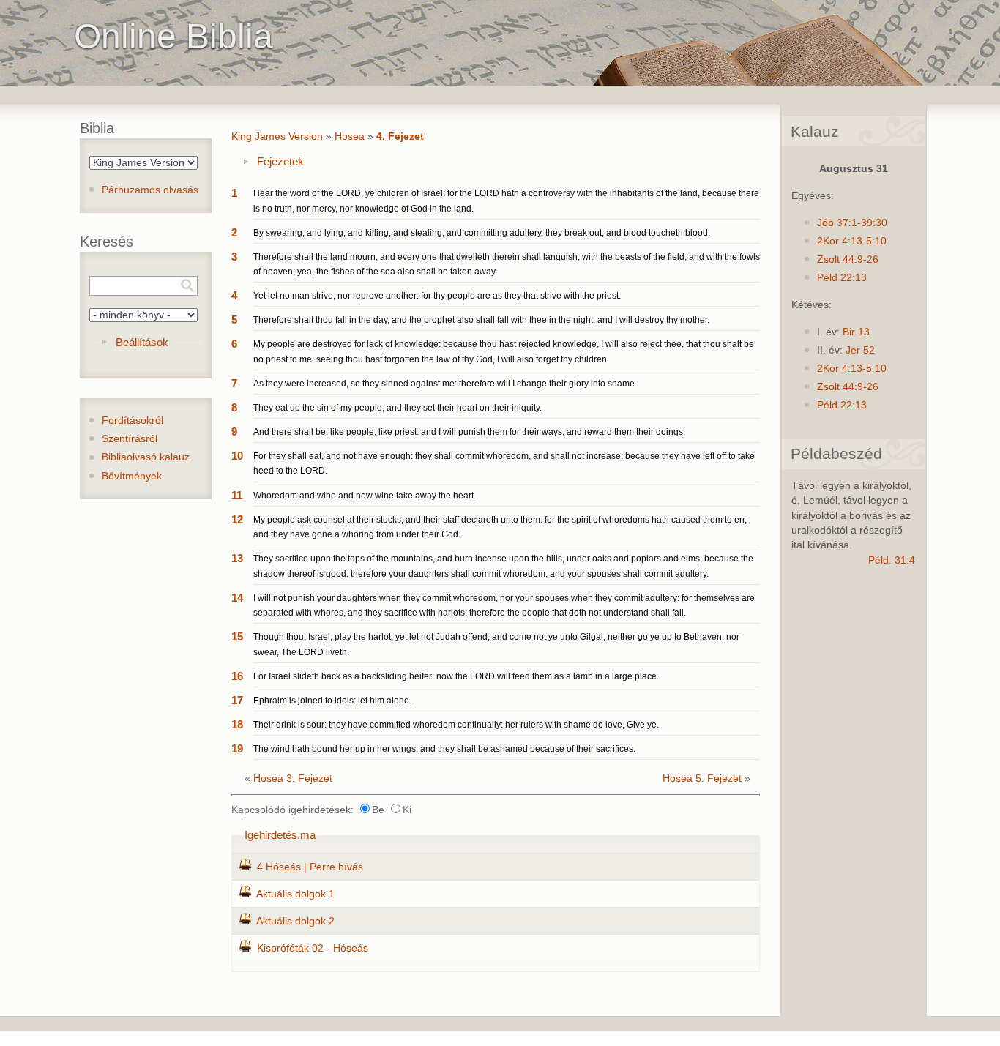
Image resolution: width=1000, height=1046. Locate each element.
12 (237, 519)
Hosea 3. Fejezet (292, 778)
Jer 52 (860, 350)
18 (237, 724)
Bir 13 (856, 331)
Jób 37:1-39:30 (852, 222)
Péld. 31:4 (891, 560)
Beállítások (142, 342)
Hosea (350, 136)
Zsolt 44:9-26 (847, 259)
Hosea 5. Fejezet (702, 778)
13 (237, 558)
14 (237, 597)
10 (237, 455)
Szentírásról (129, 438)
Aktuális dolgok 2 (295, 921)
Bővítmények (132, 476)
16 (237, 676)
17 (237, 700)
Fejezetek (280, 161)
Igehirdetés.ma (280, 835)
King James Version (277, 136)
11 (236, 495)
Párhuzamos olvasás (150, 189)
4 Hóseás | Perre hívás (310, 867)
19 (237, 748)
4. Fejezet (400, 136)
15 (237, 636)
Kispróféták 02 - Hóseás (312, 948)
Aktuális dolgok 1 (295, 894)
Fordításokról (132, 420)
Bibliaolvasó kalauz (146, 457)
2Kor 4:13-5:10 (852, 241)
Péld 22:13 (842, 277)
